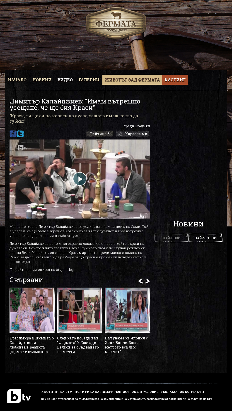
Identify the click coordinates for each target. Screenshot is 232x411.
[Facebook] (13, 133)
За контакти (192, 392)
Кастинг (175, 79)
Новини (42, 79)
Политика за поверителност (102, 392)
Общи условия (145, 392)
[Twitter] (20, 133)
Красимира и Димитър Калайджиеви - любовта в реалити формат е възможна (32, 345)
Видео (65, 79)
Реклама (169, 392)
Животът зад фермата (132, 79)
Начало (17, 79)
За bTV (66, 392)
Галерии (89, 79)
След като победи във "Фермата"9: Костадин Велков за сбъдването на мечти (78, 345)
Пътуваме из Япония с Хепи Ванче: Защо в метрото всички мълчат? (126, 345)
